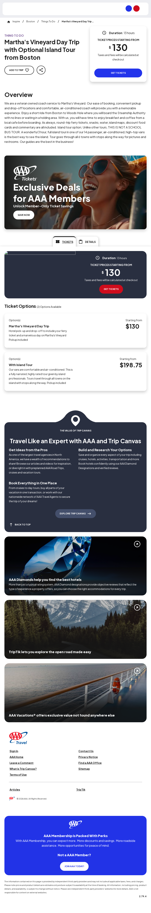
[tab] (64, 241)
